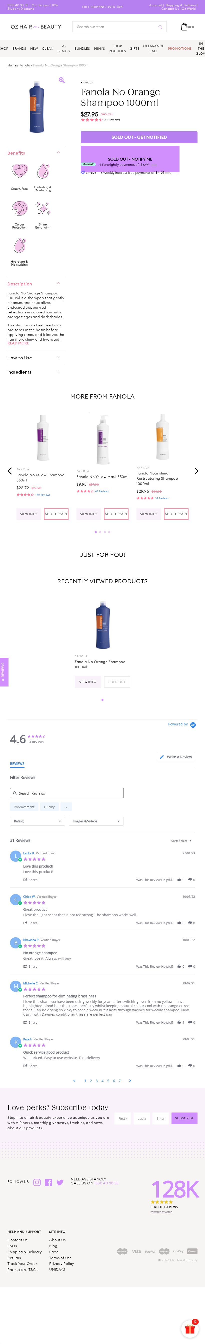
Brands (19, 48)
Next (195, 470)
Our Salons (40, 5)
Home (12, 65)
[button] (66, 806)
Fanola (25, 65)
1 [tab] (96, 532)
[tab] (176, 757)
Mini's (99, 48)
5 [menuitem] (108, 1081)
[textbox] (194, 843)
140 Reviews (42, 494)
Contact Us (170, 8)
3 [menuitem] (97, 1081)
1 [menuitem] (85, 1081)
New (34, 48)
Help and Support (24, 1232)
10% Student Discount (33, 6)
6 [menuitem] (114, 1081)
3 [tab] (105, 532)
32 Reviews (162, 498)
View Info (29, 514)
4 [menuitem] (103, 1081)
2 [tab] (100, 532)
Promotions (180, 48)
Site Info (57, 1232)
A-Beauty (64, 48)
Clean (48, 48)
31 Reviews (112, 120)
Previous (10, 470)
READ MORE (18, 343)
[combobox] (37, 821)
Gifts (134, 48)
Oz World (189, 8)
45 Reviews (102, 491)
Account (155, 5)
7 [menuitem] (120, 1081)
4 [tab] (109, 532)
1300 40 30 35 (18, 5)
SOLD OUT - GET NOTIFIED (139, 137)
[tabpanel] (42, 465)
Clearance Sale (153, 48)
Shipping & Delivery (181, 5)
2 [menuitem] (91, 1081)
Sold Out (117, 682)
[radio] (24, 806)
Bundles (82, 48)
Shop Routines (117, 48)
